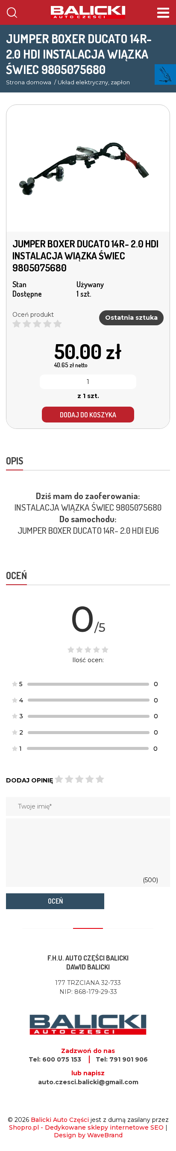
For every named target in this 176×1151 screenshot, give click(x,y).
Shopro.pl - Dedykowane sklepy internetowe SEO (86, 1127)
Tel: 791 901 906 (122, 1059)
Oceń (55, 901)
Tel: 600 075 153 (55, 1059)
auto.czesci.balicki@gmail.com (88, 1082)
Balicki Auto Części (60, 1120)
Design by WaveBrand (88, 1135)
